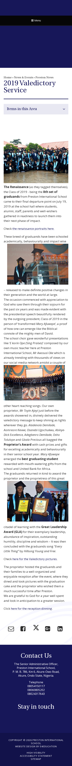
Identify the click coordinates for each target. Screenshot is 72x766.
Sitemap (36, 759)
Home (8, 77)
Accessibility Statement (36, 755)
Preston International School (36, 7)
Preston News (44, 77)
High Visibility (36, 752)
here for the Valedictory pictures (34, 559)
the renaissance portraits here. (33, 229)
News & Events (23, 77)
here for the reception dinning (31, 609)
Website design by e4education (36, 746)
